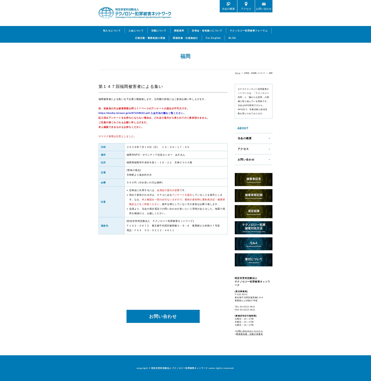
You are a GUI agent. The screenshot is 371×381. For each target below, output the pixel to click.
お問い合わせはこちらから (249, 331)
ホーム (237, 73)
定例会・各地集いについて (207, 30)
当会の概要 (228, 8)
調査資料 (179, 30)
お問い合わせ (264, 8)
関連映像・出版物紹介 (185, 38)
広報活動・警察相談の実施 (150, 38)
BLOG (232, 38)
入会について (136, 30)
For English (213, 38)
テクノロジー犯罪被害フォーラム (249, 30)
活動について (158, 30)
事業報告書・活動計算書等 (249, 334)
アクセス (246, 8)
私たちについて (112, 30)
